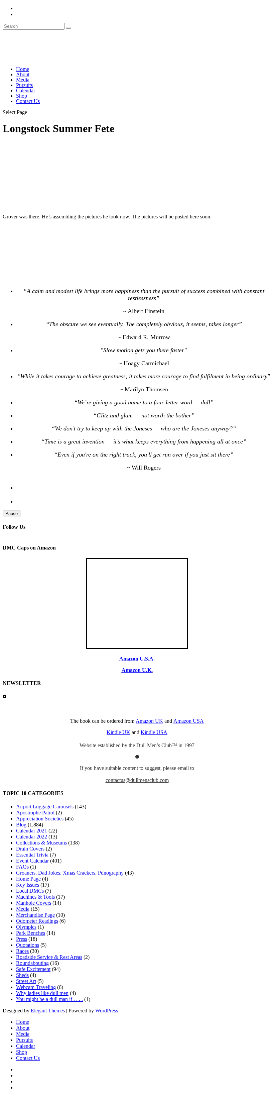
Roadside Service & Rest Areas (49, 957)
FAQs (22, 867)
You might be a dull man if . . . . (49, 999)
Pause (11, 513)
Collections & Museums (41, 842)
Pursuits (24, 85)
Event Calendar (32, 861)
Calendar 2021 (31, 830)
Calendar (25, 90)
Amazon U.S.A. (137, 659)
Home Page (28, 879)
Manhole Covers (33, 903)
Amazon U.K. (137, 670)
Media (22, 80)
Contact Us (28, 101)
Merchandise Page (35, 915)
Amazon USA (188, 721)
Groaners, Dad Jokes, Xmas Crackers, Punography (70, 873)
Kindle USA (154, 732)
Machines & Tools (35, 897)
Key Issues (27, 885)
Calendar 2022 (31, 836)
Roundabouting (32, 963)
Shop (21, 96)
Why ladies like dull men (42, 993)
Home (22, 69)
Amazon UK (149, 721)
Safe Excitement (33, 969)
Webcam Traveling (36, 987)
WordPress (106, 1010)
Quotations (27, 945)
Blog (21, 824)
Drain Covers (30, 849)
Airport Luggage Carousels (45, 806)
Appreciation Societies (39, 818)
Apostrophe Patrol (35, 812)
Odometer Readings (37, 921)
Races (22, 951)
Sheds (22, 975)
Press (21, 939)
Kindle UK (118, 732)
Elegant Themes (48, 1010)
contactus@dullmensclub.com (137, 780)
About (22, 74)
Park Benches (30, 933)
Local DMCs (30, 891)
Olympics (26, 927)
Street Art (26, 981)
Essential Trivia (32, 855)
